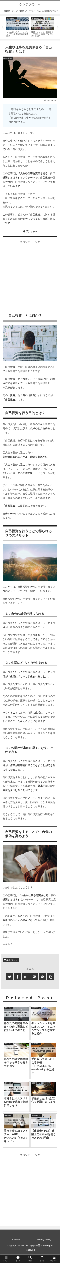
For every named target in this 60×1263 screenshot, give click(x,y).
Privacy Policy (43, 1239)
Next (57, 27)
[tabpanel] (18, 26)
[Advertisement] (30, 274)
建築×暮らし (12, 960)
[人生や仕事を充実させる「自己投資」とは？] (26, 976)
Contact (16, 1239)
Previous (2, 27)
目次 (26, 231)
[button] (53, 661)
